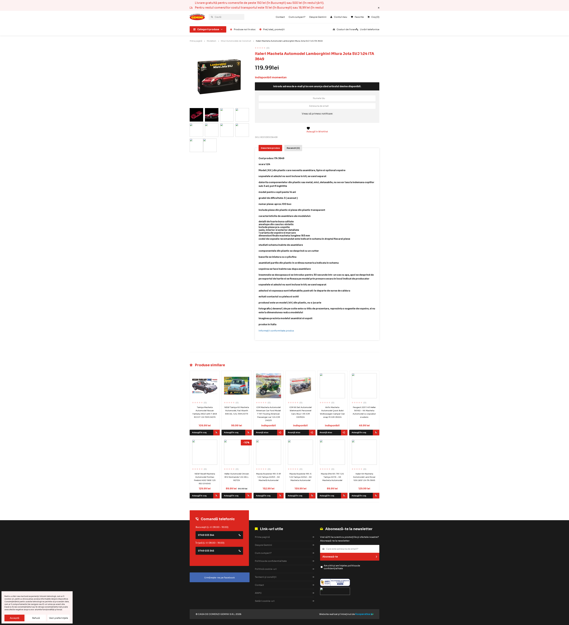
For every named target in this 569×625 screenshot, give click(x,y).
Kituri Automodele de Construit (236, 41)
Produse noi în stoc (245, 29)
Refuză (36, 618)
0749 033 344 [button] (206, 535)
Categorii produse (208, 29)
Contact (280, 17)
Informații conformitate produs (276, 330)
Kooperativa (362, 614)
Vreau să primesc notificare (317, 113)
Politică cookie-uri (266, 569)
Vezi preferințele (58, 618)
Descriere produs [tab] (270, 148)
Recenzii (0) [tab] (293, 148)
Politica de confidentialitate (271, 561)
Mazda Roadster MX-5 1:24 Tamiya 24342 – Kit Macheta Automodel (300, 477)
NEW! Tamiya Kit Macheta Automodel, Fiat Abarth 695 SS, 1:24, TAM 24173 (236, 410)
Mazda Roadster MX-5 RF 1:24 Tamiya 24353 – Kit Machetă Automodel (268, 477)
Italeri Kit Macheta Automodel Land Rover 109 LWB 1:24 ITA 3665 (364, 477)
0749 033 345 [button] (206, 550)
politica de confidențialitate (342, 567)
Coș (375, 17)
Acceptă (14, 618)
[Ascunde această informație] (378, 7)
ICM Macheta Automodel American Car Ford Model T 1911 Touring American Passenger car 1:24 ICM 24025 (268, 414)
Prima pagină (196, 41)
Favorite (359, 17)
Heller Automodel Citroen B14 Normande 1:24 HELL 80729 (236, 477)
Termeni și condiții (265, 577)
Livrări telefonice (369, 29)
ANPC (258, 593)
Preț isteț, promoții (274, 29)
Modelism (211, 41)
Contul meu (340, 17)
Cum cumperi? (297, 17)
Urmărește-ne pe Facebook (219, 577)
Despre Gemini (317, 17)
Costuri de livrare (346, 29)
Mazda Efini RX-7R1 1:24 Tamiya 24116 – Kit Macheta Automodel (332, 477)
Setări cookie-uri (265, 601)
